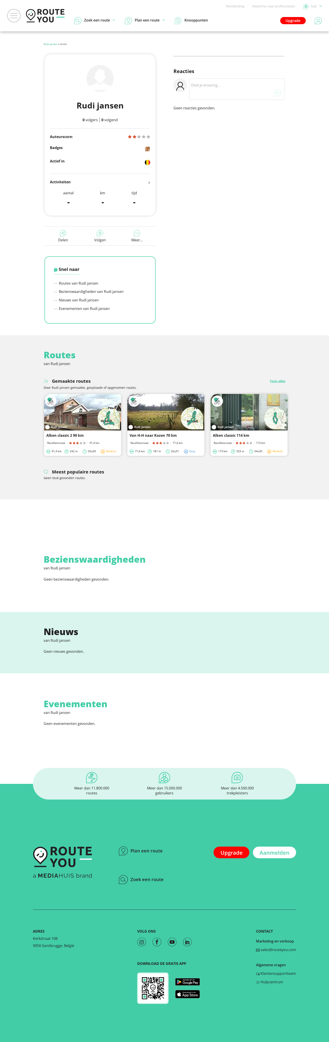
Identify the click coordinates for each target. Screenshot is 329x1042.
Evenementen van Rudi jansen (84, 308)
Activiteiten (60, 181)
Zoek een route (147, 879)
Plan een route (146, 851)
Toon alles (277, 381)
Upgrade (293, 20)
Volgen (100, 240)
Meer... (137, 240)
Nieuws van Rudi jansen (78, 300)
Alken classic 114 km (231, 435)
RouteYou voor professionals (273, 6)
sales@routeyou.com (278, 949)
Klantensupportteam (278, 973)
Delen (63, 240)
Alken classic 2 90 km (65, 435)
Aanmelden (274, 852)
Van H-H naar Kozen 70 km (153, 435)
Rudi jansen (50, 44)
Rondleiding (235, 6)
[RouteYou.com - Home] (45, 15)
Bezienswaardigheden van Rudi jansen (91, 291)
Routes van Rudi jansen (78, 283)
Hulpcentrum (271, 981)
